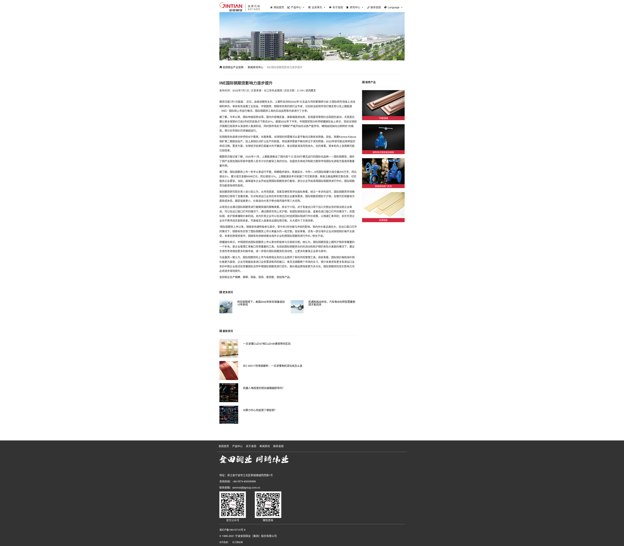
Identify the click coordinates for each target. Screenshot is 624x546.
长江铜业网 (237, 542)
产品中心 (296, 7)
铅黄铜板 (383, 220)
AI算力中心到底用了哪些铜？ (260, 410)
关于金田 (337, 7)
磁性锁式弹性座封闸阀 (383, 152)
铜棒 (237, 277)
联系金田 (375, 7)
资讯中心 (355, 7)
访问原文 (311, 90)
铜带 (245, 277)
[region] (312, 36)
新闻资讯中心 (255, 67)
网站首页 (279, 7)
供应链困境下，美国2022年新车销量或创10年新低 (261, 303)
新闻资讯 (265, 446)
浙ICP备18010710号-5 (232, 530)
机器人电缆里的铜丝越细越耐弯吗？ (264, 388)
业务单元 (317, 7)
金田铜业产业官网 (232, 67)
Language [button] (393, 7)
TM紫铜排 (383, 118)
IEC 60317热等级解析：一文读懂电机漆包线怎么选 (272, 366)
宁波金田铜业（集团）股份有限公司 (256, 536)
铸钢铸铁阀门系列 (383, 186)
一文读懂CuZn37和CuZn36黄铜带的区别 (267, 343)
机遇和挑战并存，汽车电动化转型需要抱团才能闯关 (331, 303)
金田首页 (224, 446)
